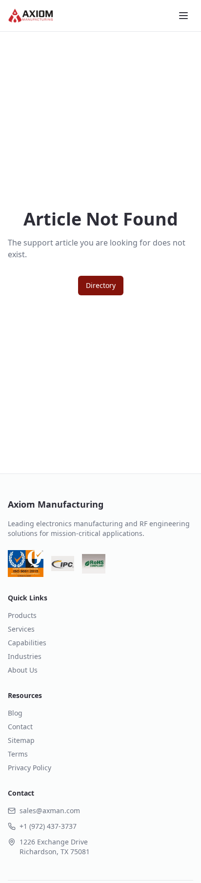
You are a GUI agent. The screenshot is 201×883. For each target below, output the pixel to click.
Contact (20, 726)
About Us (23, 670)
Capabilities (27, 642)
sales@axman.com (50, 810)
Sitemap (21, 740)
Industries (24, 656)
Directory (101, 285)
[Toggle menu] (183, 15)
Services (21, 629)
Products (22, 615)
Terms (18, 754)
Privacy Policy (29, 767)
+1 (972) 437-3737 (48, 826)
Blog (15, 713)
